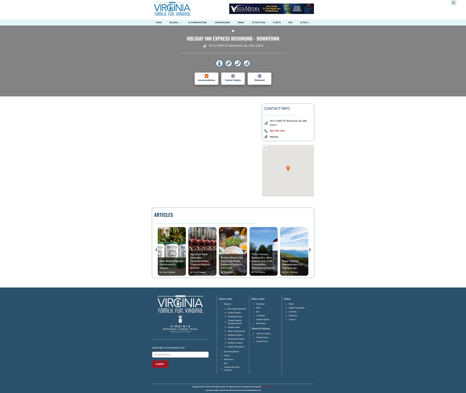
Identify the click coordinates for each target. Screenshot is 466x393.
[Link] (228, 63)
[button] (288, 168)
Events (277, 22)
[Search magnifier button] (453, 2)
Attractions (258, 22)
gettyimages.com (254, 390)
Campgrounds (222, 22)
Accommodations (197, 22)
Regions (173, 22)
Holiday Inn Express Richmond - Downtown (233, 38)
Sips (290, 22)
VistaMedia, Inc (268, 387)
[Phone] (237, 63)
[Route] (246, 63)
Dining (240, 22)
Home (159, 22)
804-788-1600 (277, 130)
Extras (304, 22)
